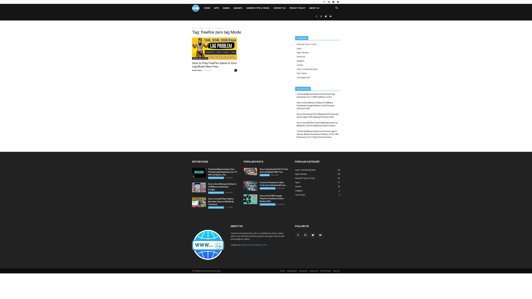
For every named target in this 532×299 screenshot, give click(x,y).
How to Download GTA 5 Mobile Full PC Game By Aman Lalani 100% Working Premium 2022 (318, 115)
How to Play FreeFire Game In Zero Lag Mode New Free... (214, 64)
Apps (216, 8)
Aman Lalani (197, 70)
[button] (336, 8)
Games (226, 8)
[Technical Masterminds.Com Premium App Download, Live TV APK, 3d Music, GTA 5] (199, 173)
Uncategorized (303, 77)
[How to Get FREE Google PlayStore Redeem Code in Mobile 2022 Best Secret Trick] (250, 199)
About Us (314, 8)
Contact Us (279, 8)
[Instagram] (329, 2)
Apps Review (303, 52)
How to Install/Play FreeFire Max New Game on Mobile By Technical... (221, 201)
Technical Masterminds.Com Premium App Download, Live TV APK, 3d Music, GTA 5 (316, 95)
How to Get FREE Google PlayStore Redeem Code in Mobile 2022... (272, 198)
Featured (301, 56)
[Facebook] (324, 2)
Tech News (302, 73)
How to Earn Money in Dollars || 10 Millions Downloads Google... (222, 187)
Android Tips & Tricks (257, 8)
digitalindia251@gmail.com (254, 245)
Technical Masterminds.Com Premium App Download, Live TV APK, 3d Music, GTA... (222, 172)
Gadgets (238, 8)
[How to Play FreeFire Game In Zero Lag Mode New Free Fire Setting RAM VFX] (214, 48)
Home (207, 8)
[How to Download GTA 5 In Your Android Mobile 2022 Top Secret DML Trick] (250, 172)
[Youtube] (338, 2)
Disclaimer (303, 271)
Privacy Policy (297, 8)
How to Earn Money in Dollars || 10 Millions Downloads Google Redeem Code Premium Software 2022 (316, 106)
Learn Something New (307, 69)
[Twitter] (333, 2)
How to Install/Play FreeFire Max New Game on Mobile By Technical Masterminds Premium (317, 124)
